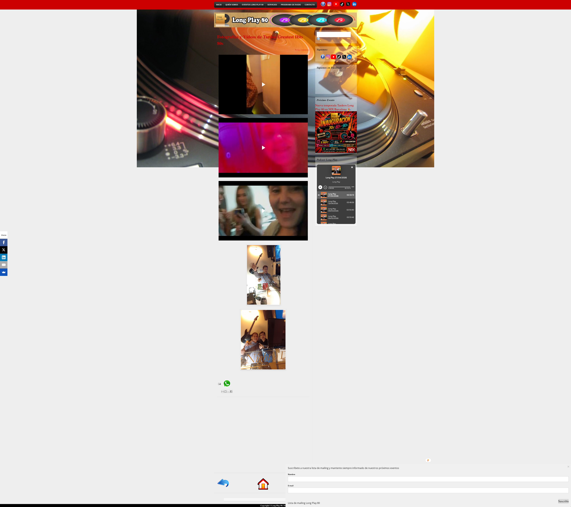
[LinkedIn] (3, 257)
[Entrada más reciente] (223, 487)
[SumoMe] (3, 272)
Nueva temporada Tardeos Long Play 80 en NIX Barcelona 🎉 (334, 107)
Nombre (291, 474)
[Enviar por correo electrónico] (222, 391)
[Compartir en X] (228, 391)
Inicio (219, 5)
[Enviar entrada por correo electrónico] (219, 383)
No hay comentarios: (302, 50)
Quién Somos (231, 5)
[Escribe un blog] (225, 391)
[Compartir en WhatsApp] (226, 388)
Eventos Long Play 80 (252, 5)
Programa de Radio (291, 5)
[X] (3, 250)
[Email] (3, 264)
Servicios (272, 5)
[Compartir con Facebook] (231, 391)
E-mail (291, 485)
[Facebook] (3, 242)
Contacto (310, 5)
